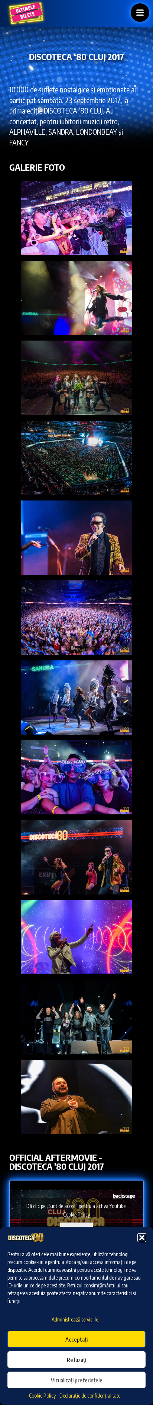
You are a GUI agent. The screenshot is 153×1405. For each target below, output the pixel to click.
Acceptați (76, 1339)
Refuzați (76, 1359)
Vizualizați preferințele (76, 1380)
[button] (142, 1237)
